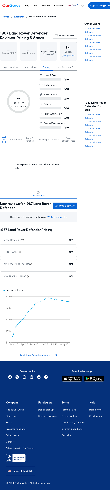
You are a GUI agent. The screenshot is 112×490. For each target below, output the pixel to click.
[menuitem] (27, 5)
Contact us (95, 416)
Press (9, 422)
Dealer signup (46, 409)
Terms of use (69, 409)
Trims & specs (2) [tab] (64, 67)
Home (5, 16)
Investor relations (16, 428)
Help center (95, 409)
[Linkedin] (39, 378)
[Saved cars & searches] (83, 5)
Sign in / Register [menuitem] (100, 5)
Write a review (67, 35)
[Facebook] (10, 378)
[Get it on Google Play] (94, 379)
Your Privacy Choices (73, 422)
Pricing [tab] (46, 67)
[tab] (4, 139)
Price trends (12, 435)
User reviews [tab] (30, 67)
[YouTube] (24, 378)
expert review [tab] (10, 67)
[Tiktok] (46, 378)
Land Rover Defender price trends (37, 355)
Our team (11, 416)
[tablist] (38, 67)
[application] (38, 317)
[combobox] (20, 471)
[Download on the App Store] (72, 379)
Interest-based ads (72, 428)
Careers (10, 441)
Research (19, 16)
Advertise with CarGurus (20, 448)
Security (66, 435)
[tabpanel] (38, 164)
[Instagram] (31, 378)
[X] (17, 378)
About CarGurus (15, 409)
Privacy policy (69, 416)
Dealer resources (47, 416)
